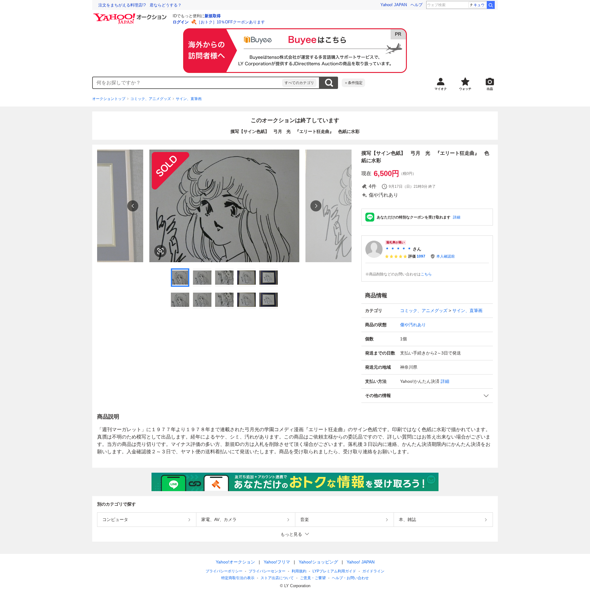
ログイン (181, 22)
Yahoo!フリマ (277, 561)
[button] (427, 396)
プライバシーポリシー (224, 571)
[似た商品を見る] (160, 251)
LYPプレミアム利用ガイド (334, 571)
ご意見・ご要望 (313, 578)
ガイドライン (373, 571)
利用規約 (299, 571)
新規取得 (213, 16)
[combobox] (187, 82)
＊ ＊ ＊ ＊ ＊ (398, 248)
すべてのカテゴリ (299, 83)
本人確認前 (445, 256)
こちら (426, 274)
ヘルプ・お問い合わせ (350, 578)
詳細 (456, 217)
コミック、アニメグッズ (150, 99)
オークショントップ (108, 99)
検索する (329, 83)
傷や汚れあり (413, 324)
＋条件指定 (353, 83)
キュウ (479, 5)
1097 (421, 256)
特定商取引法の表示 (237, 578)
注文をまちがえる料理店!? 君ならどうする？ (140, 5)
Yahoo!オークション (235, 561)
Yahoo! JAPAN (393, 4)
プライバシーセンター (267, 571)
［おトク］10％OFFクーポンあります (231, 22)
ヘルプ (417, 4)
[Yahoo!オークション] (131, 15)
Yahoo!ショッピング (318, 561)
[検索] (491, 5)
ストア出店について (277, 578)
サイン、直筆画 (189, 99)
